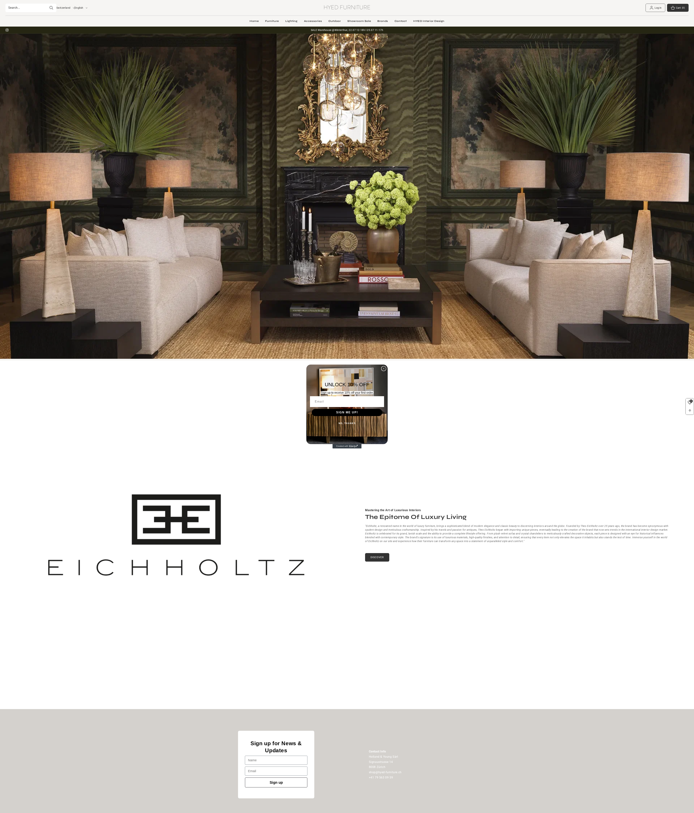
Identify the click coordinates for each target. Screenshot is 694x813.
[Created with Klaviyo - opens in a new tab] (347, 446)
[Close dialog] (384, 368)
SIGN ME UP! (347, 412)
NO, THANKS (347, 423)
